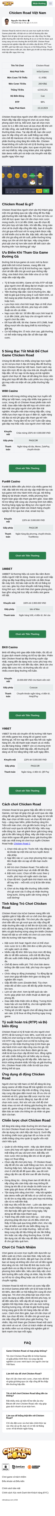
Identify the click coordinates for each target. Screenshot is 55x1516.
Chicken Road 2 (22, 843)
